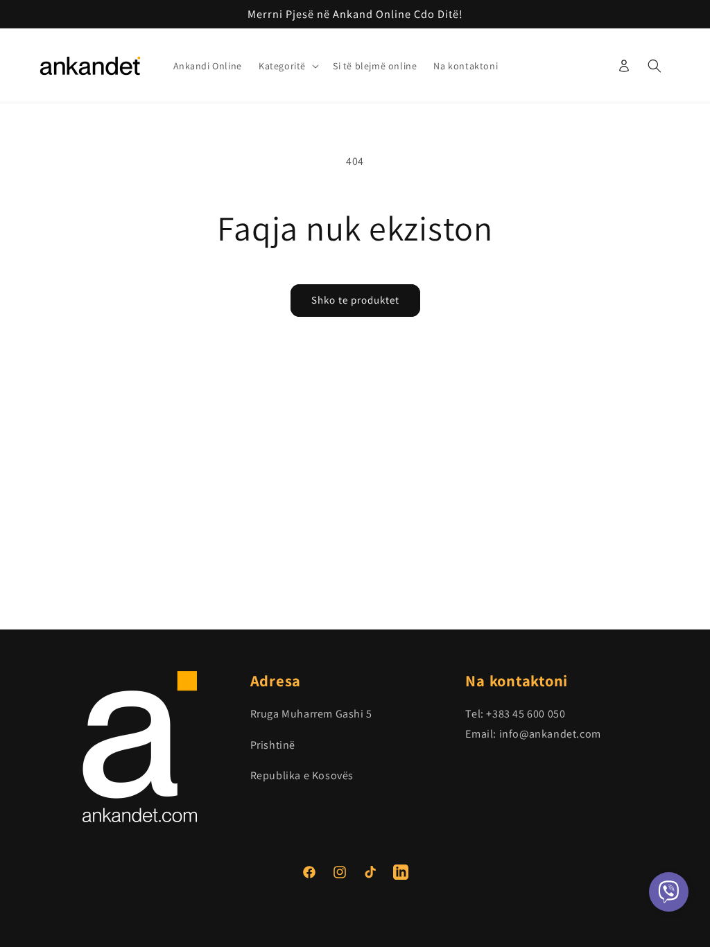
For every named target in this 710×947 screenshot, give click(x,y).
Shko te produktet (355, 299)
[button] (287, 65)
